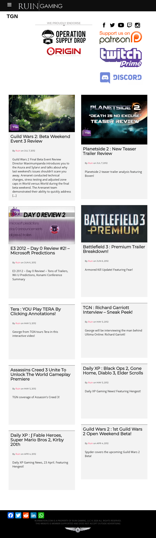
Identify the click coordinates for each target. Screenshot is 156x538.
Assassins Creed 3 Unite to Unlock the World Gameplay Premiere (40, 374)
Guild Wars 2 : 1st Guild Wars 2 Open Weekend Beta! (112, 431)
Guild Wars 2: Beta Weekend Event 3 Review (40, 139)
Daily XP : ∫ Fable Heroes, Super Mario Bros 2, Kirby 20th (37, 440)
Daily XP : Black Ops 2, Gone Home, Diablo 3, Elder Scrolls (113, 370)
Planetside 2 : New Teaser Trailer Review (109, 151)
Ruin (18, 150)
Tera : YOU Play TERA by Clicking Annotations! (35, 311)
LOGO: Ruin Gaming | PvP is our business (40, 5)
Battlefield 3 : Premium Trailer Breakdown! (114, 249)
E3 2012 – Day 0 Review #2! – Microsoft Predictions (40, 250)
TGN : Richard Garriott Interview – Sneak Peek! (108, 310)
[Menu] (9, 4)
